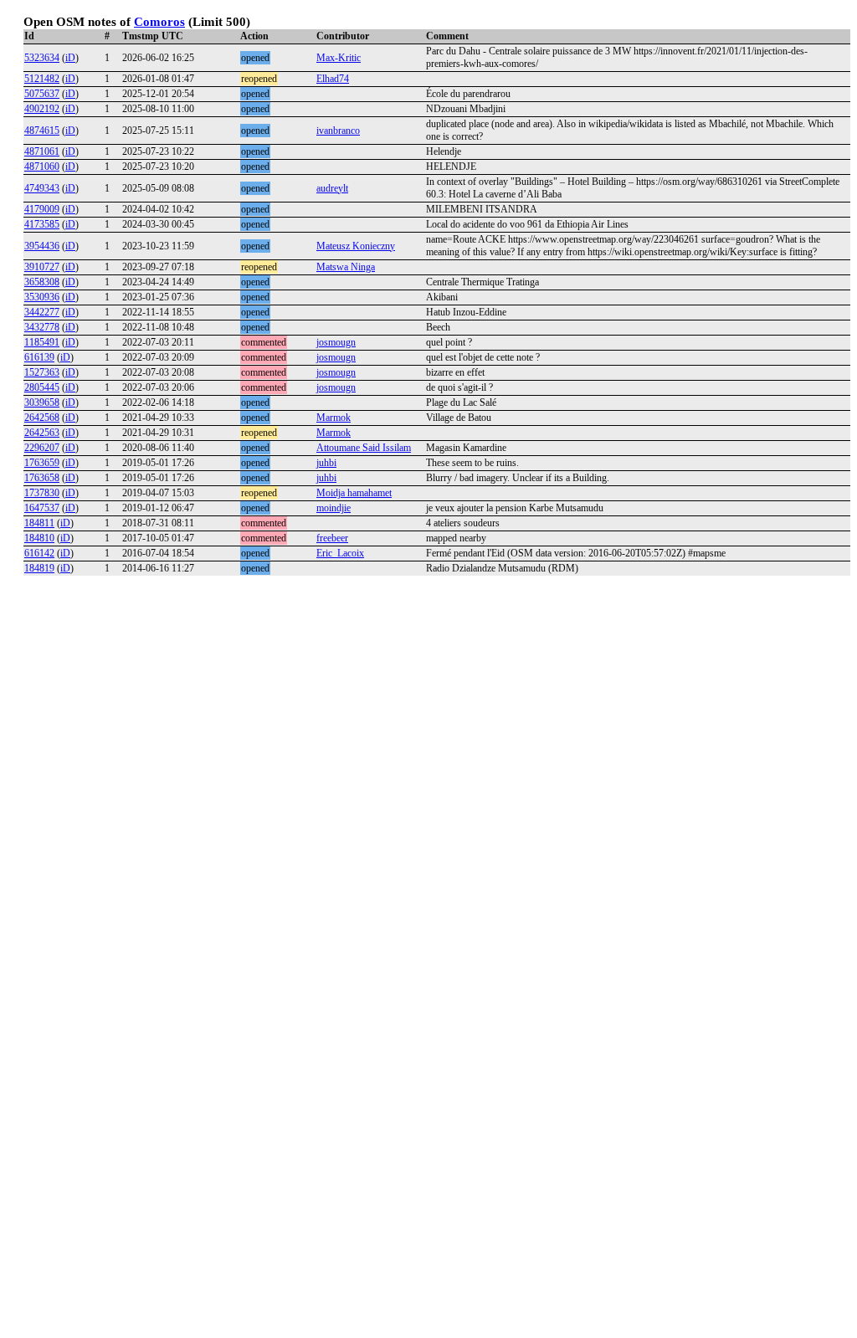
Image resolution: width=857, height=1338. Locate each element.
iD (70, 58)
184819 (39, 568)
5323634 (41, 58)
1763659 (41, 463)
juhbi (326, 463)
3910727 (41, 267)
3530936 (41, 297)
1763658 (41, 478)
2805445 (41, 387)
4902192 (41, 109)
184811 (39, 523)
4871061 (41, 151)
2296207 (41, 448)
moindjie (333, 508)
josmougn (336, 342)
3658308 (41, 282)
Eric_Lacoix (340, 553)
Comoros (159, 21)
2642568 (41, 417)
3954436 (41, 246)
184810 (39, 538)
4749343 (41, 188)
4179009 (41, 209)
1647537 (41, 508)
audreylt (332, 188)
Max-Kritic (338, 58)
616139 (39, 357)
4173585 (41, 224)
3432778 (41, 327)
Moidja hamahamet (354, 493)
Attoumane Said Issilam (363, 448)
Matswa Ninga (345, 267)
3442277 (41, 312)
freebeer (332, 538)
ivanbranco (338, 130)
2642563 (41, 432)
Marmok (333, 417)
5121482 (41, 79)
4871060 (41, 166)
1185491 (41, 342)
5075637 (41, 94)
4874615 (41, 130)
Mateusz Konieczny (355, 246)
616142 (39, 553)
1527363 (41, 372)
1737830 (41, 493)
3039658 (41, 402)
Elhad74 (332, 79)
